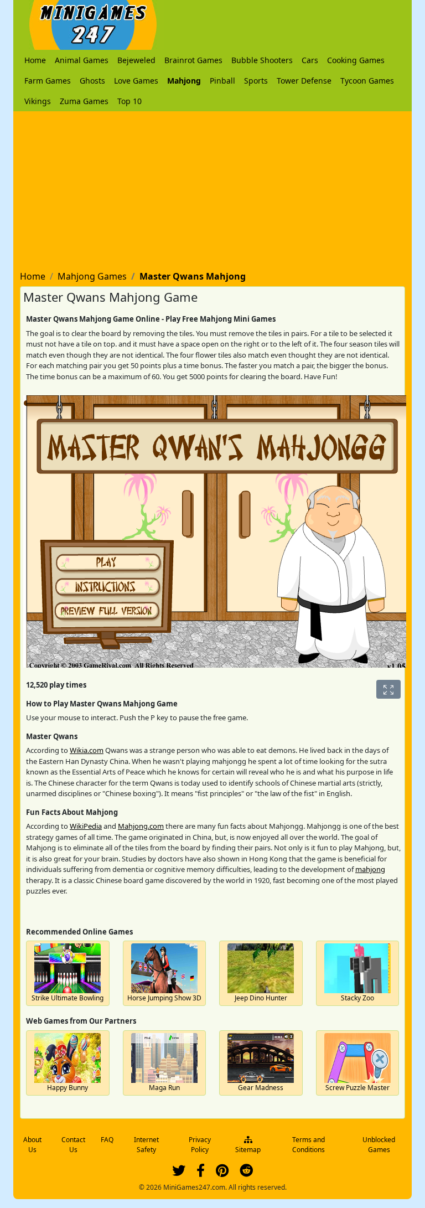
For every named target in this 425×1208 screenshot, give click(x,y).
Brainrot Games (193, 60)
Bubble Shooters (262, 60)
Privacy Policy (200, 1144)
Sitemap (248, 1149)
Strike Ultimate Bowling (67, 998)
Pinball (222, 80)
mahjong (370, 869)
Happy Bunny (67, 1087)
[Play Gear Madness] (260, 1058)
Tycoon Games (367, 80)
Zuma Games (84, 101)
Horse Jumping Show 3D (164, 998)
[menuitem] (35, 60)
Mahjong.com (141, 826)
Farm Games (47, 80)
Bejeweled (136, 60)
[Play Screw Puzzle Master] (357, 1058)
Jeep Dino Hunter (261, 998)
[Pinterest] (222, 1173)
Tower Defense (304, 80)
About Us (32, 1144)
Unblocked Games (378, 1144)
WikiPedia (86, 826)
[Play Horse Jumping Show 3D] (164, 968)
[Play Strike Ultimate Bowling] (67, 968)
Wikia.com (86, 750)
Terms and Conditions (308, 1144)
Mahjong (184, 80)
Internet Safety (146, 1144)
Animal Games (81, 60)
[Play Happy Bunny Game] (67, 1058)
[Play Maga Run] (164, 1058)
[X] (178, 1173)
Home (35, 60)
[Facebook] (200, 1173)
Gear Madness (260, 1087)
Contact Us (73, 1144)
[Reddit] (246, 1173)
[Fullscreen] (388, 689)
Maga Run (164, 1087)
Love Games (136, 80)
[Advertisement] (212, 188)
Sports (256, 80)
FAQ (107, 1139)
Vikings (37, 101)
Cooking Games (356, 60)
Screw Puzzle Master (357, 1087)
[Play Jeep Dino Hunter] (260, 968)
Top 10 (129, 101)
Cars (310, 60)
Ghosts (92, 80)
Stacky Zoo (357, 998)
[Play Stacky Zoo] (357, 968)
